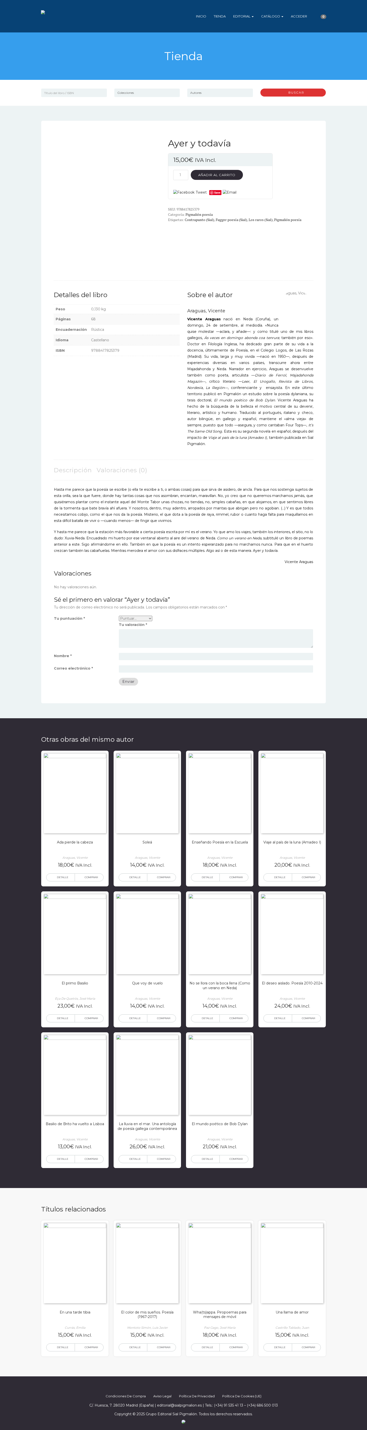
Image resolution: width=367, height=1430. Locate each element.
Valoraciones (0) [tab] (122, 470)
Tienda (220, 16)
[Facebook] (170, 1386)
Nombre (63, 656)
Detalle (62, 877)
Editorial (242, 16)
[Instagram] (188, 1386)
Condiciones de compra (126, 1396)
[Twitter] (179, 1386)
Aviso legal (162, 1396)
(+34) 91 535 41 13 (228, 1405)
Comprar (91, 877)
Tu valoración (133, 624)
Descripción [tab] (73, 470)
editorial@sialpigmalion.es (179, 1405)
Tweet (201, 192)
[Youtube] (197, 1386)
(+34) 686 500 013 (262, 1405)
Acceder (299, 16)
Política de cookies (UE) (241, 1396)
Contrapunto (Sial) (199, 219)
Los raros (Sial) (261, 219)
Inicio (201, 16)
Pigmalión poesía (199, 214)
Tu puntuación (69, 618)
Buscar (294, 92)
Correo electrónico (73, 668)
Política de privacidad (197, 1396)
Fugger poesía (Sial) (231, 219)
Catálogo (271, 16)
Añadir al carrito (216, 175)
